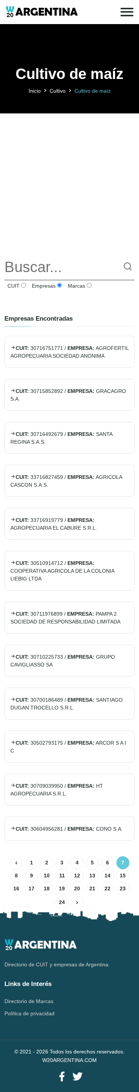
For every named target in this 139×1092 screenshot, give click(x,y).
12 (77, 875)
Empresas (43, 286)
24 (62, 902)
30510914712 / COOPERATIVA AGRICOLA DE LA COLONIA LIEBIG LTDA (62, 571)
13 (92, 875)
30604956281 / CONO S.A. (69, 829)
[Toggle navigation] (126, 12)
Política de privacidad (29, 1013)
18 (47, 888)
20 (77, 888)
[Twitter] (77, 1077)
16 (16, 888)
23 (123, 888)
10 (47, 875)
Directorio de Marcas (28, 1001)
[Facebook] (62, 1077)
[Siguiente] (77, 902)
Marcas (76, 286)
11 (62, 875)
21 (92, 888)
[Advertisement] (69, 182)
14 (107, 875)
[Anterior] (16, 863)
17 (31, 888)
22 (107, 888)
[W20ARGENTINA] (42, 12)
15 (123, 875)
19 (62, 888)
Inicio (35, 91)
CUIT (12, 286)
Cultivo (58, 91)
